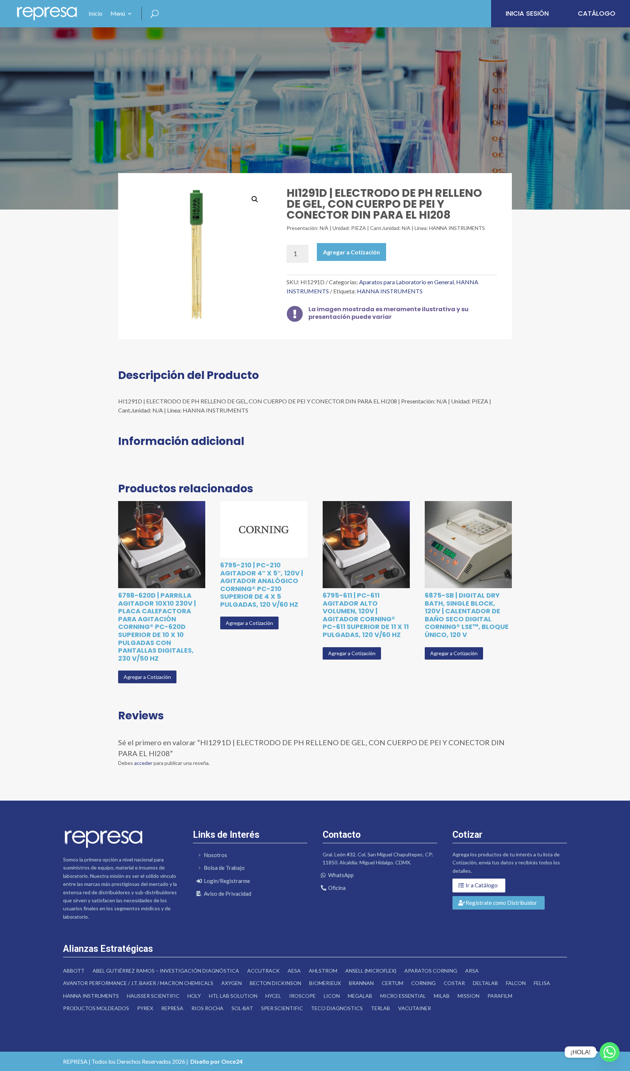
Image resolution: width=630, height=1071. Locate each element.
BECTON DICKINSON (275, 983)
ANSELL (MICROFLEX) (370, 971)
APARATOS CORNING (430, 971)
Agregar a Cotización (351, 252)
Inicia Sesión (527, 13)
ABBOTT (74, 971)
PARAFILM (499, 996)
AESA (294, 971)
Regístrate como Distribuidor (501, 902)
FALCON (516, 983)
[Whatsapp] (609, 1052)
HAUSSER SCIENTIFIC (153, 996)
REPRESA (172, 1008)
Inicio (95, 13)
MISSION (468, 996)
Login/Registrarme (227, 880)
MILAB (442, 996)
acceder (143, 763)
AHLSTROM (323, 971)
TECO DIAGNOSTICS (337, 1008)
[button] (254, 199)
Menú (117, 13)
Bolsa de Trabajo (224, 867)
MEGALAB (360, 996)
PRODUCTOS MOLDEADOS (96, 1008)
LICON (332, 996)
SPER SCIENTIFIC (282, 1008)
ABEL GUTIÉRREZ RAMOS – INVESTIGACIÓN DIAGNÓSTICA (166, 971)
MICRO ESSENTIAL (403, 996)
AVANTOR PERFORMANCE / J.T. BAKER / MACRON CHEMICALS (138, 983)
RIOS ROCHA (207, 1008)
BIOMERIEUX (325, 983)
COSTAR (454, 983)
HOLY (194, 996)
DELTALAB (485, 983)
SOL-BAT (242, 1008)
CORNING (423, 983)
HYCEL (273, 996)
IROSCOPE (302, 996)
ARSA (472, 971)
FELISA (542, 983)
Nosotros (215, 855)
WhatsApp (341, 875)
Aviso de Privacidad (227, 893)
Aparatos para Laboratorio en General (406, 281)
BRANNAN (361, 983)
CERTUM (392, 983)
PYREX (145, 1008)
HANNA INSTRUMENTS (390, 291)
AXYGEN (231, 983)
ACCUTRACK (263, 971)
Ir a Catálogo (482, 885)
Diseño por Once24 (216, 1061)
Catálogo (596, 13)
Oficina (337, 887)
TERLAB (380, 1008)
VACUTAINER (414, 1008)
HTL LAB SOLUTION (233, 996)
